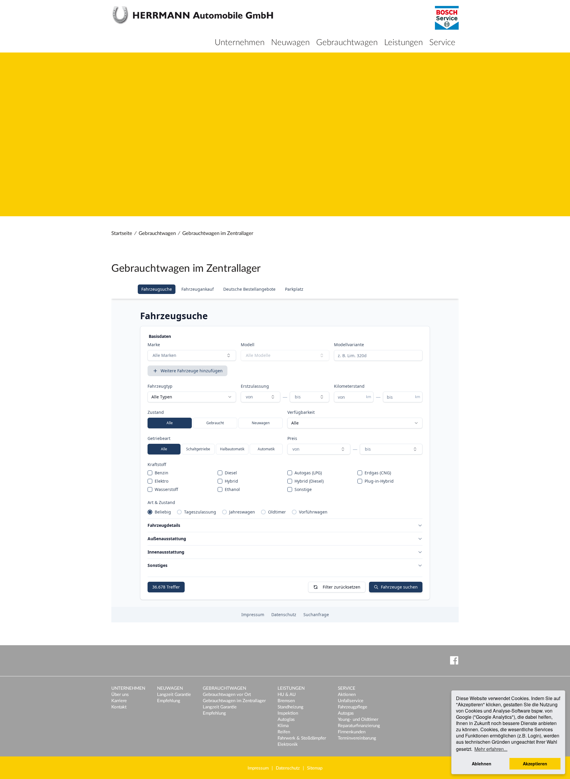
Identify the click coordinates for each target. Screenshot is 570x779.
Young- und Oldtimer (358, 719)
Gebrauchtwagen (347, 42)
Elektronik (288, 744)
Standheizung (290, 707)
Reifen (284, 732)
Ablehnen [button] (481, 764)
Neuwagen (290, 42)
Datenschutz (288, 768)
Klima (283, 726)
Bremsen (286, 701)
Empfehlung (168, 701)
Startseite (121, 233)
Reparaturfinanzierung (359, 726)
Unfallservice (350, 701)
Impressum (258, 768)
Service (442, 42)
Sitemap (314, 768)
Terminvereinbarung (357, 738)
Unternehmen (240, 42)
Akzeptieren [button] (535, 764)
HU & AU (287, 694)
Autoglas (286, 719)
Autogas (346, 713)
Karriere (119, 701)
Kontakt (118, 707)
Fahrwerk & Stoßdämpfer (302, 738)
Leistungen (403, 42)
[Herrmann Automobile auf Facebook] (453, 660)
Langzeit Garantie (174, 694)
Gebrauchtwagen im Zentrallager (217, 233)
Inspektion (288, 713)
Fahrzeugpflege (352, 707)
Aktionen (347, 694)
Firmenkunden (351, 732)
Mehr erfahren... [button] (490, 748)
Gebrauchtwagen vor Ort (227, 694)
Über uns (120, 694)
